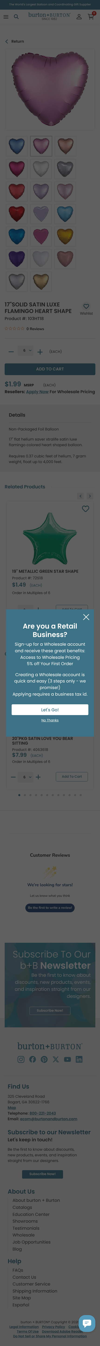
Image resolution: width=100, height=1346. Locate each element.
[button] (87, 1323)
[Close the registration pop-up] (86, 617)
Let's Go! (50, 710)
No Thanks (50, 720)
